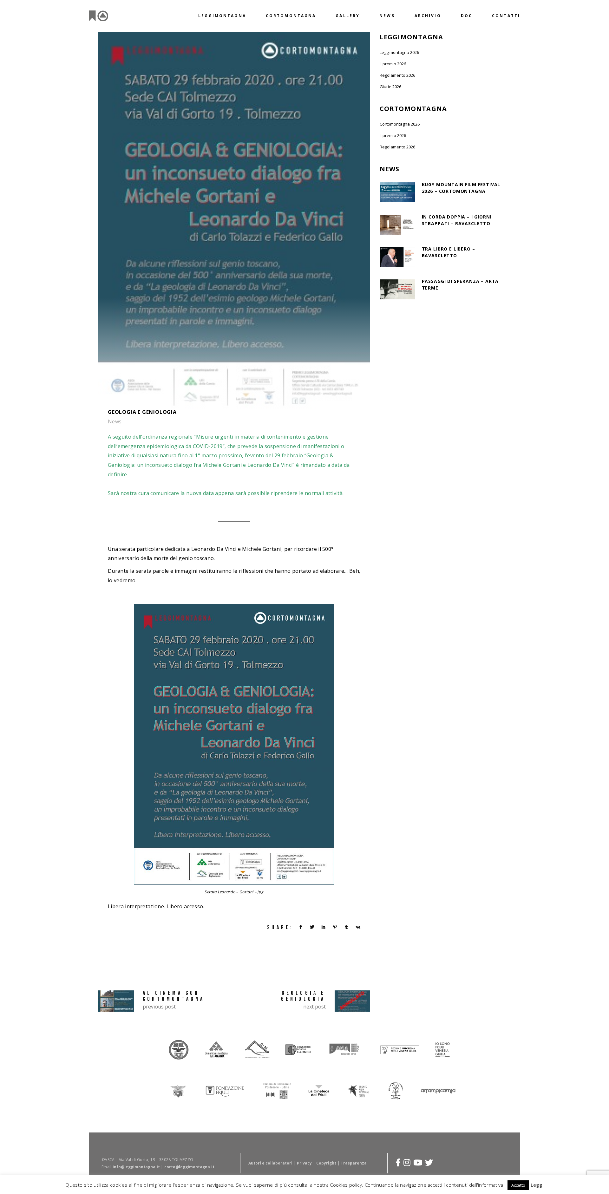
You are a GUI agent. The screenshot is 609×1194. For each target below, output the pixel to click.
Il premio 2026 (393, 64)
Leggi (537, 1185)
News (115, 421)
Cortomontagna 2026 (400, 124)
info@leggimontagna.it (136, 1166)
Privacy (304, 1163)
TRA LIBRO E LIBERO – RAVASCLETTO (448, 252)
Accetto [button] (518, 1185)
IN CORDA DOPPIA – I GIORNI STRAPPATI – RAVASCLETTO (457, 220)
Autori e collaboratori (270, 1163)
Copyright (326, 1163)
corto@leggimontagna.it (189, 1166)
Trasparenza (354, 1163)
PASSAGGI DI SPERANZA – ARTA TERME (460, 284)
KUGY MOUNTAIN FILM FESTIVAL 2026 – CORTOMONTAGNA (461, 187)
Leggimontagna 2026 (399, 52)
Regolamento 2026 (397, 75)
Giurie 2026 (390, 86)
